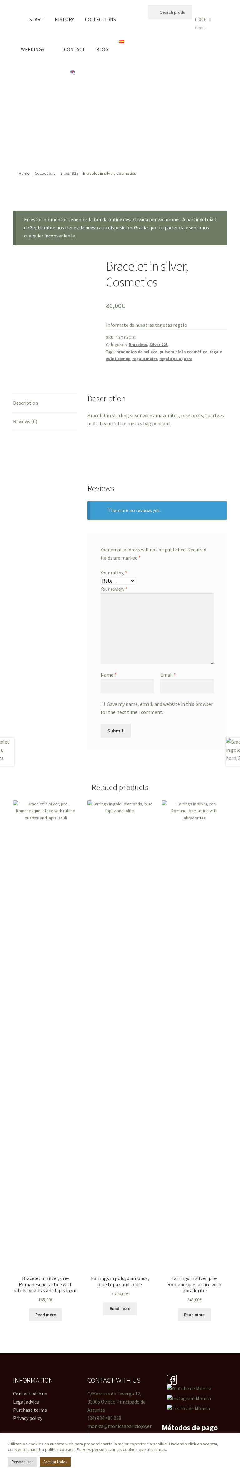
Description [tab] (25, 403)
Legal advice (26, 1402)
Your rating (114, 572)
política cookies (60, 1449)
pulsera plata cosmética (184, 351)
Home (24, 173)
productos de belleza (137, 351)
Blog (102, 49)
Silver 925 (69, 173)
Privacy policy (27, 1418)
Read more (45, 1314)
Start (36, 19)
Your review (114, 589)
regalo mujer (144, 358)
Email (168, 675)
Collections (100, 19)
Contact (74, 49)
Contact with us (30, 1393)
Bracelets (138, 344)
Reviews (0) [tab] (25, 421)
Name (109, 675)
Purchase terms (30, 1410)
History (64, 19)
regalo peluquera (175, 358)
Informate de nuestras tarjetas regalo (146, 325)
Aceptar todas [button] (55, 1461)
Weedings (32, 49)
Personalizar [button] (22, 1461)
